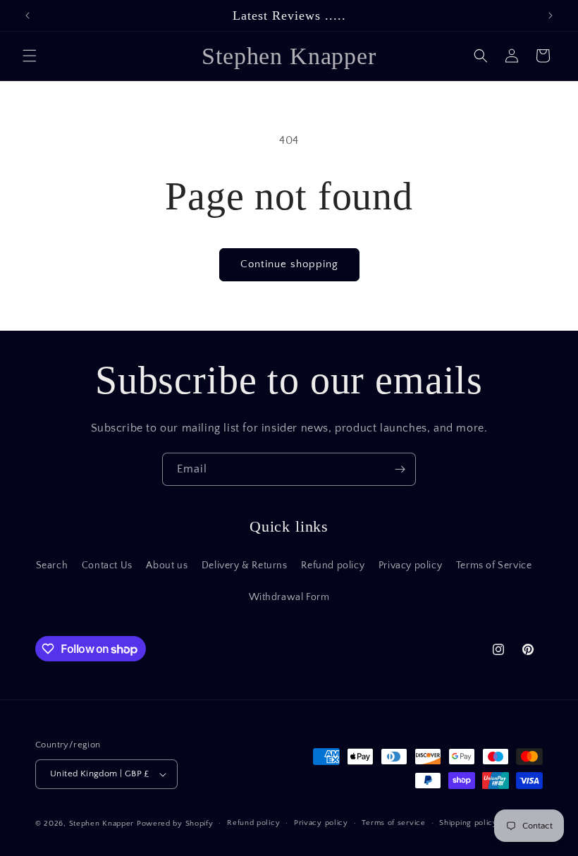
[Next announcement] (550, 15)
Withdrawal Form (289, 597)
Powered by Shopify (175, 823)
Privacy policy (410, 565)
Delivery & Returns (245, 565)
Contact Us (107, 565)
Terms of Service (494, 565)
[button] (29, 55)
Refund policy (332, 565)
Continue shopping (289, 264)
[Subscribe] (399, 469)
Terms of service (393, 823)
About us (166, 565)
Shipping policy (468, 823)
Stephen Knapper (102, 823)
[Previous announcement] (27, 15)
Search (52, 565)
